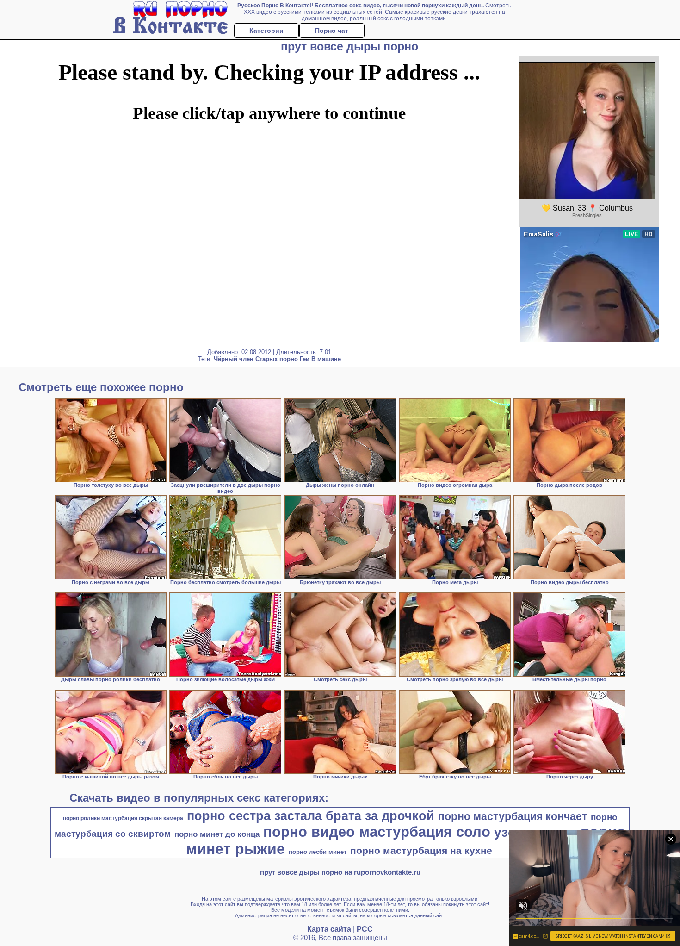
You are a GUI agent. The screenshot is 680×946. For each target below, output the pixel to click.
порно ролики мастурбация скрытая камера (123, 818)
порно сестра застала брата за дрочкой (310, 816)
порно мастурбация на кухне (421, 850)
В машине (326, 358)
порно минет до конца (217, 834)
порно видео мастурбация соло (376, 832)
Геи (304, 358)
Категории (266, 30)
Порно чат (331, 30)
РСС (365, 929)
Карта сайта (329, 929)
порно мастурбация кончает (512, 816)
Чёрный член (233, 358)
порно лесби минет (317, 851)
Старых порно (276, 358)
